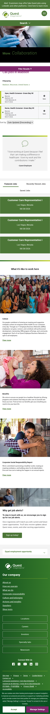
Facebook (13, 664)
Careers (25, 626)
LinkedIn (31, 664)
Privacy (16, 675)
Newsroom (25, 650)
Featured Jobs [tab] (10, 184)
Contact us (7, 678)
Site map (6, 675)
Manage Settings (37, 709)
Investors (25, 634)
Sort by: (3, 122)
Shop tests (7, 609)
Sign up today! (12, 535)
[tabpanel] (25, 224)
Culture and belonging (13, 597)
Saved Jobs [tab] (25, 190)
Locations (25, 618)
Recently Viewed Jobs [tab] (36, 184)
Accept (14, 709)
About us (7, 582)
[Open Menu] (44, 13)
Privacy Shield (29, 686)
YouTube (25, 664)
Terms (25, 675)
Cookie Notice (37, 675)
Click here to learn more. (38, 5)
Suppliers (7, 605)
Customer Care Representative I (25, 200)
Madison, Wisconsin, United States (15, 84)
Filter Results (24, 69)
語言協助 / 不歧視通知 (11, 686)
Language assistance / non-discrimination (18, 681)
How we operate (10, 586)
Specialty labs (25, 642)
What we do (8, 590)
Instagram (36, 664)
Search (23, 23)
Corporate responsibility (14, 593)
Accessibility (7, 689)
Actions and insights (12, 601)
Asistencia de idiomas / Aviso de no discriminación (21, 683)
